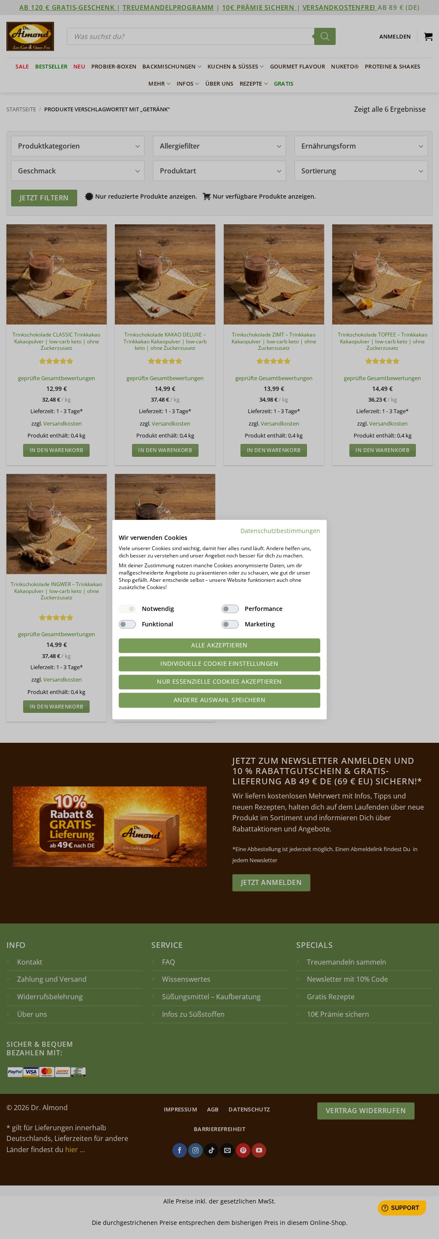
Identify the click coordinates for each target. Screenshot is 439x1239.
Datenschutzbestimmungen (280, 531)
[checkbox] (127, 609)
